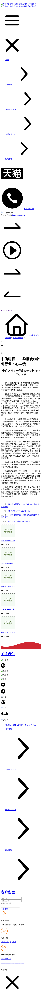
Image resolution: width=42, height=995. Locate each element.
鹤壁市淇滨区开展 (8, 632)
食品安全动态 (6, 310)
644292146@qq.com (8, 942)
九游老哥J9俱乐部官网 (14, 725)
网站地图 (28, 963)
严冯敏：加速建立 (8, 586)
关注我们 (8, 654)
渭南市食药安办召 (8, 564)
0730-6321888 (29, 209)
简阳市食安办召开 (8, 541)
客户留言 (8, 892)
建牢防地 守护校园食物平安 (19, 511)
